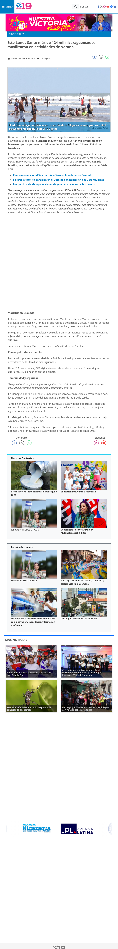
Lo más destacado (22, 547)
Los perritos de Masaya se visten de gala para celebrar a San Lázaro (54, 184)
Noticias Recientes (22, 458)
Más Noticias (16, 640)
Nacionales (16, 34)
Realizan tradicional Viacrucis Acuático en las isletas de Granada (52, 175)
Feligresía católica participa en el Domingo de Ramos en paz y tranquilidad (58, 179)
